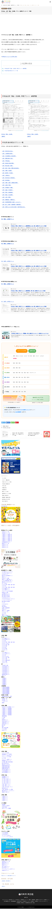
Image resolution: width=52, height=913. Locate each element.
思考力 (28, 377)
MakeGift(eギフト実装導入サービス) (23, 901)
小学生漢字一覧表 (5, 665)
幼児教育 (3, 489)
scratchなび (17, 899)
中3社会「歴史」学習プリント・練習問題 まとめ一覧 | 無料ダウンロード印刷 (28, 226)
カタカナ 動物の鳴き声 (6, 660)
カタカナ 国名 (4, 661)
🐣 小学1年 (7, 363)
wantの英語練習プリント (6, 772)
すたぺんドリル (5, 899)
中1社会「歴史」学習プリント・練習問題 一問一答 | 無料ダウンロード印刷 (28, 290)
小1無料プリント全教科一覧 (7, 534)
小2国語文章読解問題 (5, 688)
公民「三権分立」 (6, 175)
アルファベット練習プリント (7, 759)
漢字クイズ (4, 675)
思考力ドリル (4, 730)
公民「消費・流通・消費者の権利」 (10, 182)
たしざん (3, 602)
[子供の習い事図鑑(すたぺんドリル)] (6, 1)
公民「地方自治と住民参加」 (8, 178)
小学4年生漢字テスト (5, 670)
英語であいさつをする (6, 764)
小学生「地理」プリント (6, 784)
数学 (14, 391)
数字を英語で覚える (5, 763)
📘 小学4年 (7, 377)
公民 (7, 427)
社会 (22, 372)
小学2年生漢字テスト (5, 667)
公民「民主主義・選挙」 (7, 165)
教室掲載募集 (13, 901)
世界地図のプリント (5, 777)
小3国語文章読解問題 (5, 689)
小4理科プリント (5, 797)
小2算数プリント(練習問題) (7, 709)
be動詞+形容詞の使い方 (6, 765)
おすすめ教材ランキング (25, 409)
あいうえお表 (4, 583)
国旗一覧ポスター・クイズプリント (8, 790)
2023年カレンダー (5, 544)
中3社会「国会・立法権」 (7, 134)
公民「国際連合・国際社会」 (8, 199)
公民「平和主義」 (6, 161)
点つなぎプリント (5, 574)
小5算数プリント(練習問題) (7, 713)
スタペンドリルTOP (21, 350)
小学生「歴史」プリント (6, 785)
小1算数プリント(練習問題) (7, 708)
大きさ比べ (4, 605)
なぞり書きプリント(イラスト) (7, 571)
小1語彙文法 (4, 678)
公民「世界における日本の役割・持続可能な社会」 (14, 207)
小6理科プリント (5, 800)
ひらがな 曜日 (4, 648)
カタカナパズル (4, 662)
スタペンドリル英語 (5, 752)
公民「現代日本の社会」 (7, 151)
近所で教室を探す (4, 506)
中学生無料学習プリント (6, 542)
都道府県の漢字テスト (6, 674)
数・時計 (30, 355)
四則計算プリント (5, 719)
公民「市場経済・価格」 (7, 187)
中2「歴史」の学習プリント (7, 243)
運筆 (14, 355)
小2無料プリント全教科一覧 (7, 535)
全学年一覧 (32, 350)
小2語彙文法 (4, 679)
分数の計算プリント (5, 723)
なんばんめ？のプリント (6, 597)
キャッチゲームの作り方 (6, 835)
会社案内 (32, 901)
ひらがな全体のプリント (6, 639)
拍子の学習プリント (5, 867)
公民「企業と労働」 (6, 185)
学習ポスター (4, 609)
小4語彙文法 (4, 682)
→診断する (3, 886)
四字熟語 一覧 (4, 698)
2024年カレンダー (5, 545)
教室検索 (33, 899)
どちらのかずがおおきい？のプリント (8, 598)
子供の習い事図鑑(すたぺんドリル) (23, 907)
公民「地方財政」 (6, 180)
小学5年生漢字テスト (5, 671)
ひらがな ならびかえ (5, 643)
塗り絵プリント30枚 (5, 578)
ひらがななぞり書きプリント (7, 573)
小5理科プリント (5, 798)
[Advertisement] (26, 24)
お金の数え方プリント (6, 593)
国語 (14, 363)
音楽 (28, 372)
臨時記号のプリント (5, 863)
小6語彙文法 (4, 684)
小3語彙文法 (4, 680)
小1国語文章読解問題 (5, 687)
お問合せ (36, 901)
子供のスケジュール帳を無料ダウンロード (8, 875)
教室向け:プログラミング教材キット (42, 899)
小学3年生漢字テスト (5, 669)
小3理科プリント (5, 796)
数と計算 (3, 725)
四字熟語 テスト (5, 700)
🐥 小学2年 (7, 367)
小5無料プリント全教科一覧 (7, 539)
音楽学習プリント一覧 (6, 861)
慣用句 (3, 702)
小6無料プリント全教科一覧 (7, 540)
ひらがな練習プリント (6, 588)
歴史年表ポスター (5, 788)
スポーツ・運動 (4, 480)
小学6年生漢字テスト (5, 673)
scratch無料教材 (5, 832)
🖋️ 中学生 (6, 391)
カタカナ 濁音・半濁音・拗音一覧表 (8, 587)
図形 (3, 726)
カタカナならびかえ (5, 656)
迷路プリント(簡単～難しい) (7, 579)
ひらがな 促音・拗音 (6, 644)
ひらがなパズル (4, 649)
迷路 (34, 355)
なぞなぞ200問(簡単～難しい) (7, 580)
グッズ (3, 478)
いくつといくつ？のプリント (7, 600)
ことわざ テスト (5, 701)
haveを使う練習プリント (6, 769)
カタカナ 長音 (4, 658)
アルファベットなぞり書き (6, 756)
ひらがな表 (4, 640)
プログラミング (32, 372)
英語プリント (4, 614)
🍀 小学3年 (7, 372)
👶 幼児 (6, 357)
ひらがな (21, 355)
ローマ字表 (4, 758)
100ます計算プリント (5, 721)
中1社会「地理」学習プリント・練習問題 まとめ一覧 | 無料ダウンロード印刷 (28, 306)
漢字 (19, 391)
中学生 (9, 8)
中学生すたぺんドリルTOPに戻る (9, 56)
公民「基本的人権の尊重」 (8, 163)
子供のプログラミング (6, 481)
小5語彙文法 (4, 683)
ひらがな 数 (4, 647)
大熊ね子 (7, 426)
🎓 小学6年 (7, 386)
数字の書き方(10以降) (6, 596)
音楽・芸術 (4, 501)
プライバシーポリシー (43, 901)
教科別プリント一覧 (5, 543)
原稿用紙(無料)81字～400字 (7, 696)
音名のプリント (4, 865)
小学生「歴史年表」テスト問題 (7, 789)
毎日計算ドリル (11, 899)
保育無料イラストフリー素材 (26, 899)
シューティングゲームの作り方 (7, 836)
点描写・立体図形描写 (6, 607)
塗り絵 (17, 355)
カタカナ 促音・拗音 (5, 657)
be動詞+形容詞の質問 (5, 767)
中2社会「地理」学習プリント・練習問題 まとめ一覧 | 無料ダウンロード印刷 (28, 266)
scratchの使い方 (5, 834)
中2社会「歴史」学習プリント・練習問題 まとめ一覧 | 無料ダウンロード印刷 (28, 250)
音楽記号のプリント (5, 870)
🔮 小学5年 (7, 382)
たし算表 (3, 717)
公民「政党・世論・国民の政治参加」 (11, 168)
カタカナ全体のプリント (6, 653)
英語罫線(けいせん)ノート (6, 760)
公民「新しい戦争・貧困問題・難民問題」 (12, 204)
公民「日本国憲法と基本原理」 (9, 156)
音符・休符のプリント (6, 866)
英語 (19, 363)
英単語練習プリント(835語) (7, 754)
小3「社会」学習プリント (6, 779)
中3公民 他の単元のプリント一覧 (11, 70)
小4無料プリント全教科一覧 (7, 538)
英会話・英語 (4, 495)
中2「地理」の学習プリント (7, 261)
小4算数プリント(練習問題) (7, 712)
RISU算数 (3, 804)
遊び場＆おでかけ (5, 499)
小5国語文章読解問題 (5, 692)
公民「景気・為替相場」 (7, 192)
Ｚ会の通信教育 (18, 411)
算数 (17, 363)
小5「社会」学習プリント (6, 781)
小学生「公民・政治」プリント (7, 786)
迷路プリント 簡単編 (5, 610)
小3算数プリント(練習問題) (7, 710)
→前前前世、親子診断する (5, 880)
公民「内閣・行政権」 (7, 170)
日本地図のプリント (5, 776)
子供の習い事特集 (5, 483)
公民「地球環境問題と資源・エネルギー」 (12, 202)
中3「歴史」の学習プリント (7, 219)
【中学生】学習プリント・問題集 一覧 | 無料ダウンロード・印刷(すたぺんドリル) (29, 333)
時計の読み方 (4, 606)
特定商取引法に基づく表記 (30, 902)
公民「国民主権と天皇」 (7, 158)
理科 (19, 372)
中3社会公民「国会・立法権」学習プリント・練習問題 (15, 68)
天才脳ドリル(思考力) (6, 805)
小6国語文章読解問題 (5, 693)
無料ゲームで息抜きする (6, 615)
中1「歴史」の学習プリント (7, 284)
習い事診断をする (7, 901)
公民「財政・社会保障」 (7, 195)
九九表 (3, 718)
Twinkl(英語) (4, 807)
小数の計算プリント (5, 722)
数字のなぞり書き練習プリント (7, 575)
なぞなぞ (42, 355)
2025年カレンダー (5, 547)
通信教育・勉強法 (5, 497)
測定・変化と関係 (5, 727)
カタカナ (26, 355)
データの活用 (4, 728)
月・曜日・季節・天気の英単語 (7, 761)
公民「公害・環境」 (6, 197)
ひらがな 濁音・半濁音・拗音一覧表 (8, 584)
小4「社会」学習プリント (6, 780)
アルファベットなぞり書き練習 (7, 591)
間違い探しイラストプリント (7, 582)
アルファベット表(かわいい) (7, 755)
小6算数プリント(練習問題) (7, 714)
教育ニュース (4, 491)
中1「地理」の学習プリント (7, 301)
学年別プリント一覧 (5, 531)
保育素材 (15, 358)
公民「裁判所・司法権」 (7, 173)
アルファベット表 (5, 611)
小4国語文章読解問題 (5, 691)
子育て (3, 485)
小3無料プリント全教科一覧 (7, 536)
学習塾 (3, 487)
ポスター (37, 355)
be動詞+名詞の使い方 (5, 768)
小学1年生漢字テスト (5, 666)
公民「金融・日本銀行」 (7, 190)
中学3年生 (4, 427)
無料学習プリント (4, 8)
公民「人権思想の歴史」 (7, 153)
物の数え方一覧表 (5, 592)
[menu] (50, 2)
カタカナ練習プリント (6, 589)
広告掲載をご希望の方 (20, 902)
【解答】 (3, 136)
